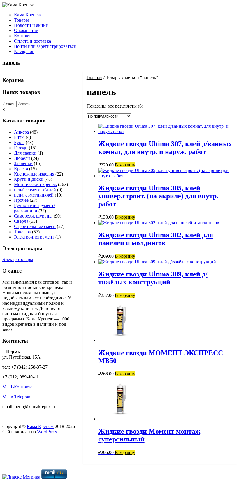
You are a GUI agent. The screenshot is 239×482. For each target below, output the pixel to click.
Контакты (24, 35)
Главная (94, 77)
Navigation (24, 51)
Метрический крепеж (35, 184)
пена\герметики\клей (35, 189)
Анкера (21, 131)
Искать (9, 103)
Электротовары (17, 259)
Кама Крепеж (27, 14)
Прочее (21, 200)
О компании (26, 30)
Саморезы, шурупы (33, 215)
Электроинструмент (34, 236)
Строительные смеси (35, 226)
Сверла (21, 221)
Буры (19, 142)
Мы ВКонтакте (17, 386)
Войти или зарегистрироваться (45, 46)
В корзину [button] (125, 164)
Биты (19, 137)
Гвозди (21, 147)
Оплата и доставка (32, 40)
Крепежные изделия (34, 173)
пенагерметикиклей (34, 194)
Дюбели (22, 158)
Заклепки (23, 163)
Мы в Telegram (16, 396)
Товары (21, 19)
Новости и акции (31, 25)
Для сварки (25, 152)
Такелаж (22, 231)
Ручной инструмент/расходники (34, 208)
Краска (21, 168)
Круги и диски (28, 179)
